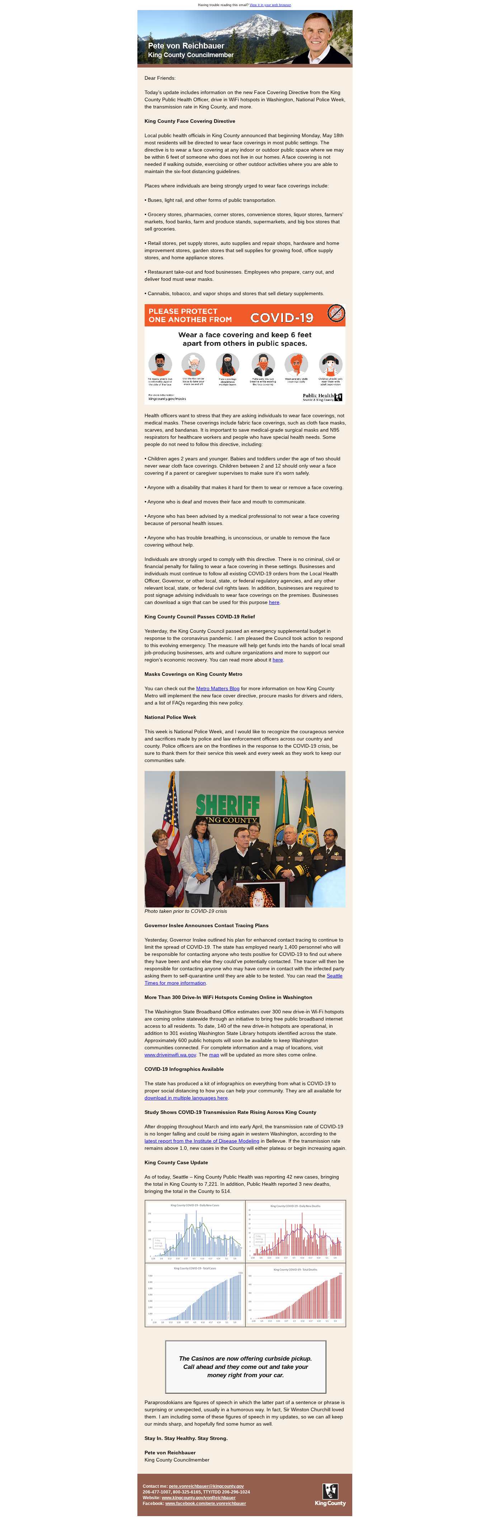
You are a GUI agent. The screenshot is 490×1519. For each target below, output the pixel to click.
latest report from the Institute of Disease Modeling (202, 1141)
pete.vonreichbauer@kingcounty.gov (206, 1486)
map (214, 1055)
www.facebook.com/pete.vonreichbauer (205, 1503)
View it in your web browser (270, 5)
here (274, 602)
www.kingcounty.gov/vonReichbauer (199, 1497)
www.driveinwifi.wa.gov (170, 1055)
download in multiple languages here (186, 1098)
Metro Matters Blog (218, 688)
